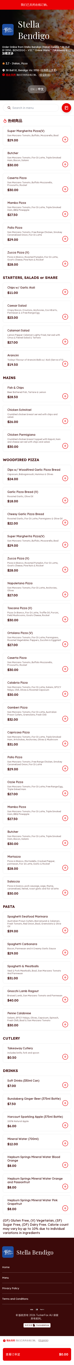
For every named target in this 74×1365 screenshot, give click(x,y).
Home (6, 1267)
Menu (5, 1277)
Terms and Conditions (15, 1298)
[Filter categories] (66, 107)
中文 (41, 89)
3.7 (7, 63)
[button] (37, 135)
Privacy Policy (10, 1288)
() (48, 70)
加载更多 (8, 53)
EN (32, 89)
